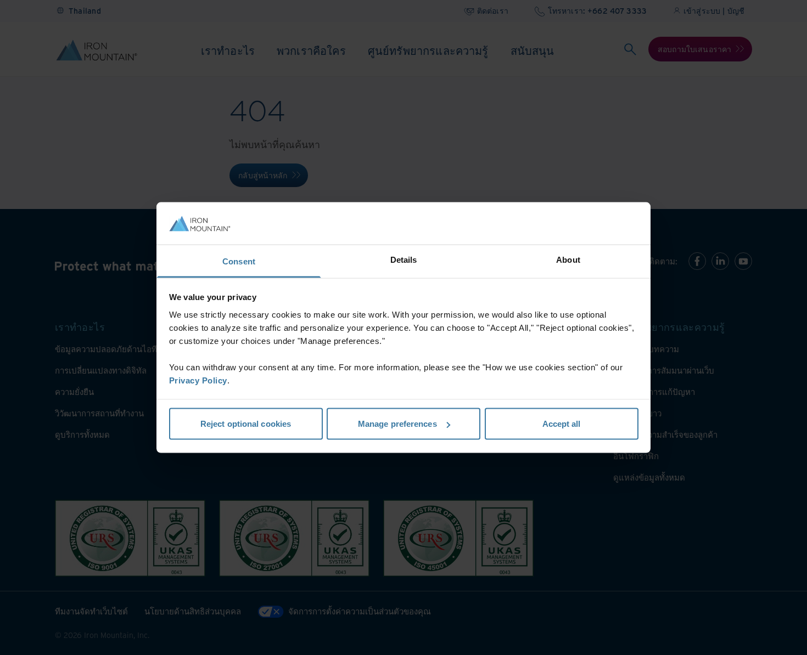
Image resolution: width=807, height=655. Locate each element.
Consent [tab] (238, 261)
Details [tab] (403, 259)
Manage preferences (397, 423)
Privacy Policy (198, 380)
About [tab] (568, 259)
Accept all (561, 423)
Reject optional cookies (245, 423)
